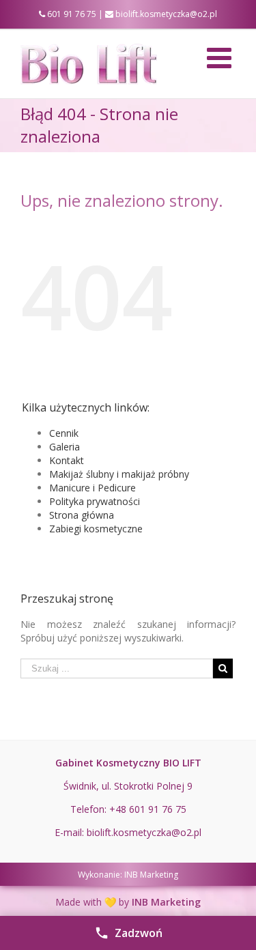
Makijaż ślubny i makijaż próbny (119, 473)
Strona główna (81, 514)
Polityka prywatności (94, 501)
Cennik (64, 433)
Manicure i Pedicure (92, 487)
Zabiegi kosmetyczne (96, 528)
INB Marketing (151, 874)
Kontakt (66, 460)
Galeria (64, 446)
